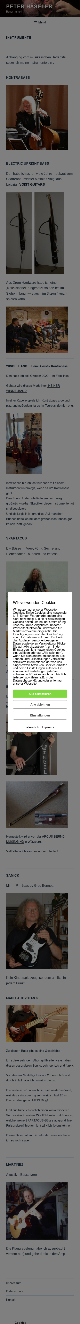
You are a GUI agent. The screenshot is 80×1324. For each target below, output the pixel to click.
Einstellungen (40, 715)
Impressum (48, 727)
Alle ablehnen (40, 704)
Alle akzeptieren (40, 693)
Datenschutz (32, 727)
